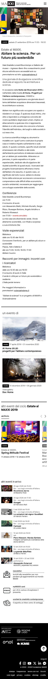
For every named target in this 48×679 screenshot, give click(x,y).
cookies (27, 675)
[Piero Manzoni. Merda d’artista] (6, 535)
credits (43, 675)
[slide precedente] (41, 416)
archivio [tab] (5, 416)
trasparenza (21, 671)
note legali (11, 675)
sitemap (35, 675)
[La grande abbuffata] (6, 549)
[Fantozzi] (6, 523)
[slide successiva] (45, 416)
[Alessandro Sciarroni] (6, 560)
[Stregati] (6, 500)
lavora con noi (33, 671)
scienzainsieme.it (29, 74)
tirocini (43, 671)
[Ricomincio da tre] (6, 488)
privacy (19, 675)
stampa (12, 671)
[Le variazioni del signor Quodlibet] (6, 511)
